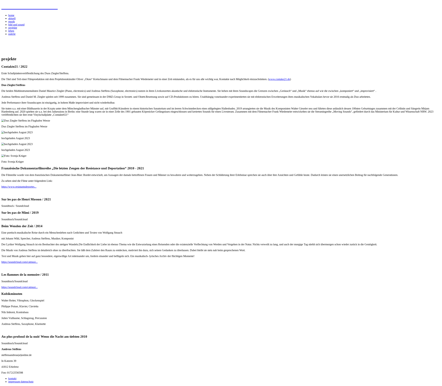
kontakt (12, 378)
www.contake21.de (279, 79)
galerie (12, 33)
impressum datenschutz (20, 381)
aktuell (12, 18)
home (11, 15)
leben (11, 30)
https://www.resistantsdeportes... (18, 186)
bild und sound (16, 24)
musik (11, 21)
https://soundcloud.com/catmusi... (19, 261)
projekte (12, 27)
